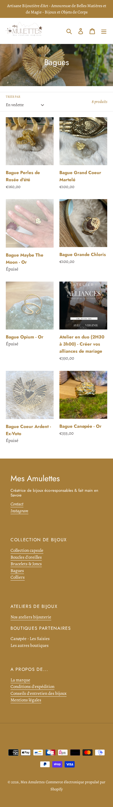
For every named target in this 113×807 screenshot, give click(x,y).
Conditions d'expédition (32, 686)
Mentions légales (26, 700)
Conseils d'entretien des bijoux (38, 693)
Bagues (17, 571)
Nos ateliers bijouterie (31, 617)
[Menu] (104, 30)
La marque (20, 680)
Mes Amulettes (32, 782)
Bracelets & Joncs (26, 564)
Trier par (13, 97)
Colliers (18, 577)
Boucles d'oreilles (26, 557)
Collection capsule (27, 550)
